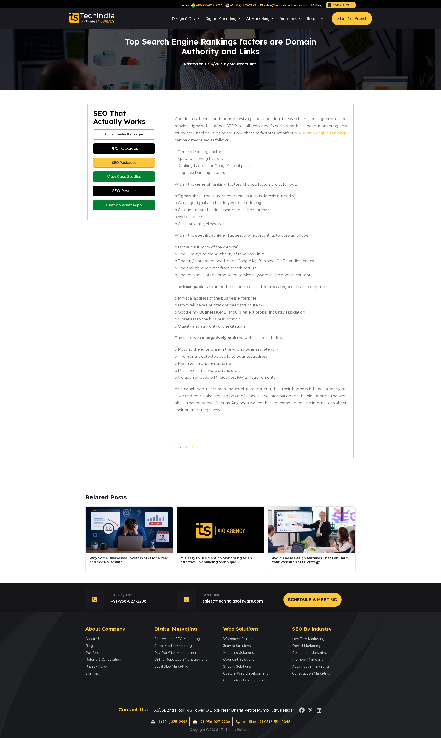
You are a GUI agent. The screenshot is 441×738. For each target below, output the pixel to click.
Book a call (342, 5)
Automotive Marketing (310, 666)
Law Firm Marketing (308, 639)
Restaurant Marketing (309, 653)
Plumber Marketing (308, 659)
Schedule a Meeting (312, 599)
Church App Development (244, 680)
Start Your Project (351, 18)
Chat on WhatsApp (124, 205)
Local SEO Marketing (171, 666)
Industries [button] (288, 18)
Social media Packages (124, 134)
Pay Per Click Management (176, 653)
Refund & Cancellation (103, 659)
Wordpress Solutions (239, 639)
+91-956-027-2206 (209, 5)
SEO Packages (124, 163)
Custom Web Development (245, 673)
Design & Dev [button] (184, 18)
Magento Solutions (238, 653)
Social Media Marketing (173, 646)
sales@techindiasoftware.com (285, 5)
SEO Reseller (124, 191)
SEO (196, 447)
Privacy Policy (96, 666)
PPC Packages (124, 148)
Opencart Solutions (238, 659)
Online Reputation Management (180, 659)
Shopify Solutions (237, 666)
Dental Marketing (306, 646)
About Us (92, 639)
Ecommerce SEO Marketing (177, 639)
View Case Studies (124, 176)
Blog (318, 5)
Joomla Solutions (237, 646)
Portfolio (92, 653)
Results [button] (313, 18)
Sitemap (92, 673)
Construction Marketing (311, 673)
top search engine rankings (320, 133)
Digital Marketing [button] (221, 18)
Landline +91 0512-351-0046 (265, 721)
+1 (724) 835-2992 (243, 5)
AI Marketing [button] (258, 18)
